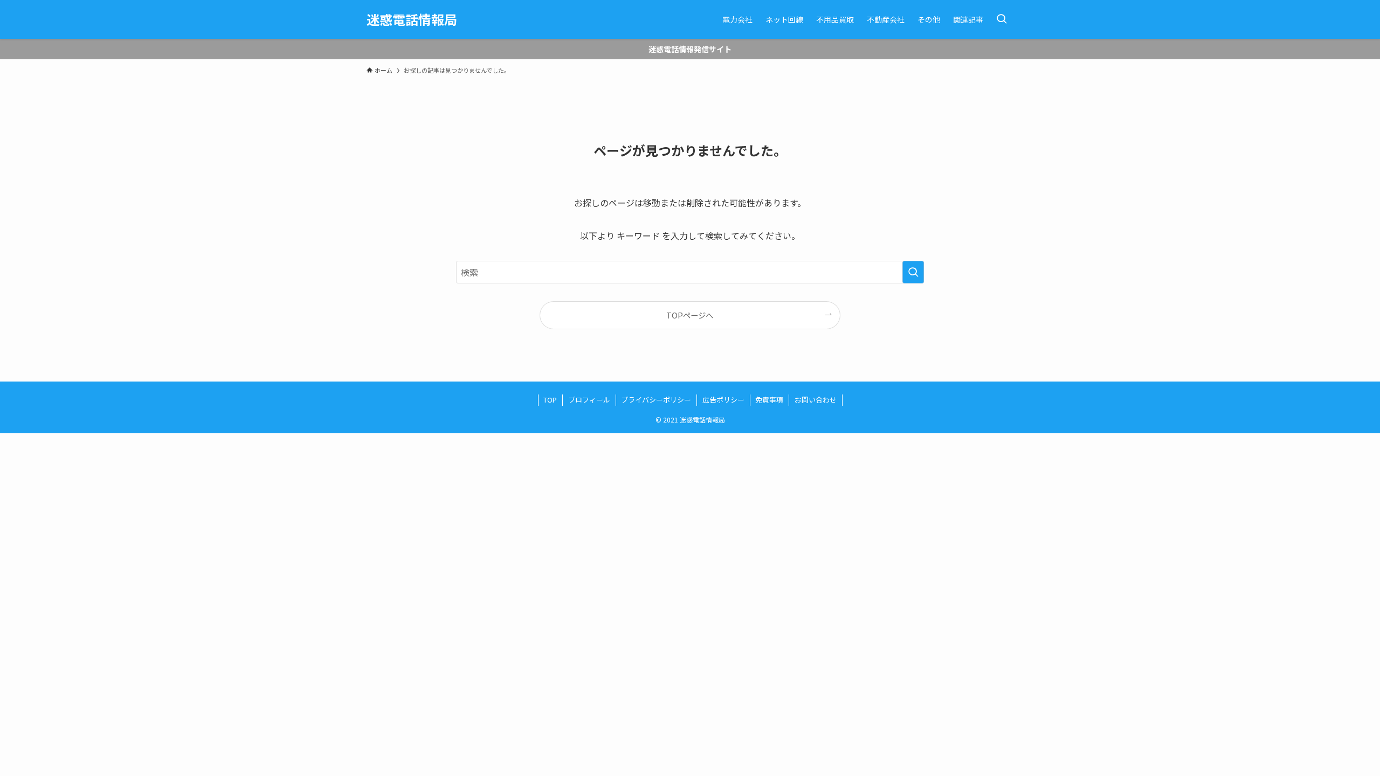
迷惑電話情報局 (412, 19)
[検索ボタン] (1001, 19)
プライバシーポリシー (656, 399)
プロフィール (589, 399)
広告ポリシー (723, 399)
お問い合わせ (816, 399)
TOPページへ (689, 315)
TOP (550, 399)
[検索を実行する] (913, 272)
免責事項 (769, 399)
